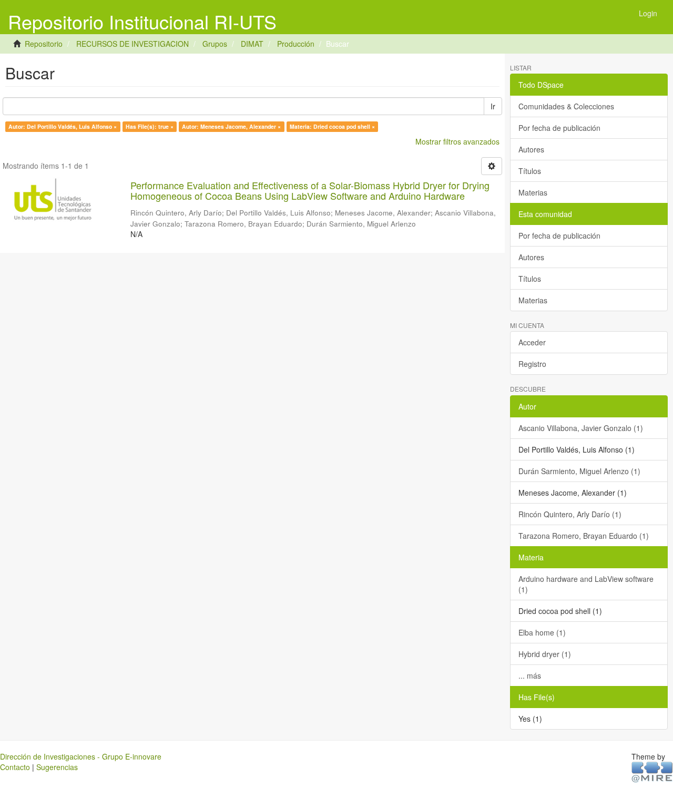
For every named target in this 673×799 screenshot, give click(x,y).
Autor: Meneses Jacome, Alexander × (231, 126)
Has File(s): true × (150, 126)
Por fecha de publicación (559, 127)
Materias (532, 192)
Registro (532, 363)
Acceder (532, 342)
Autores (531, 149)
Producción (295, 43)
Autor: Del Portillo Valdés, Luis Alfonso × (62, 126)
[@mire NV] (652, 771)
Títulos (529, 171)
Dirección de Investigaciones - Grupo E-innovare (80, 756)
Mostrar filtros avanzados (457, 141)
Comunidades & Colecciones (566, 106)
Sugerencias (57, 767)
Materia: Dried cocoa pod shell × (332, 126)
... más (529, 675)
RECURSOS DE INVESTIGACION (132, 43)
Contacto (15, 767)
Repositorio (44, 43)
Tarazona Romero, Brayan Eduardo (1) (583, 535)
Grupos (214, 43)
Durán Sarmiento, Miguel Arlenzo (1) (579, 471)
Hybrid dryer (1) (544, 654)
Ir (493, 106)
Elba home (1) (542, 632)
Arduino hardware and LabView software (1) (586, 584)
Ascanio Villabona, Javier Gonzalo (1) (580, 428)
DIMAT (252, 43)
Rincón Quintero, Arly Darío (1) (569, 514)
